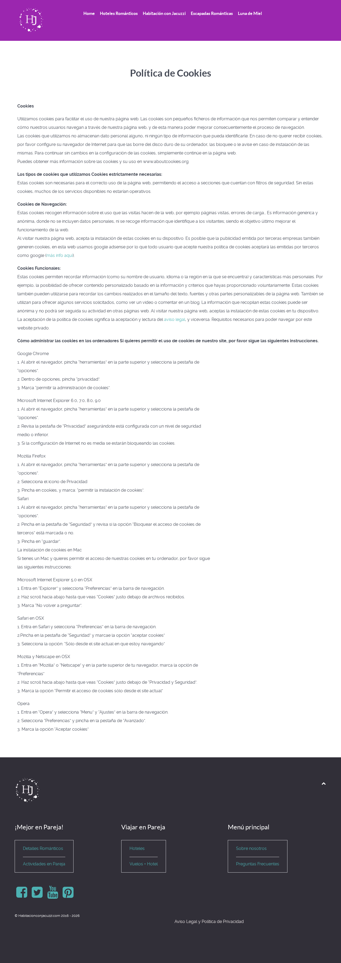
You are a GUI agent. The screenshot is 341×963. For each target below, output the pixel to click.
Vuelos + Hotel (143, 863)
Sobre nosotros (251, 848)
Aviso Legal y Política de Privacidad (209, 921)
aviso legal (174, 319)
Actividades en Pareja (44, 863)
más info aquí (59, 255)
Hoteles (137, 848)
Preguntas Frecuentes (257, 863)
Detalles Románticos (43, 848)
